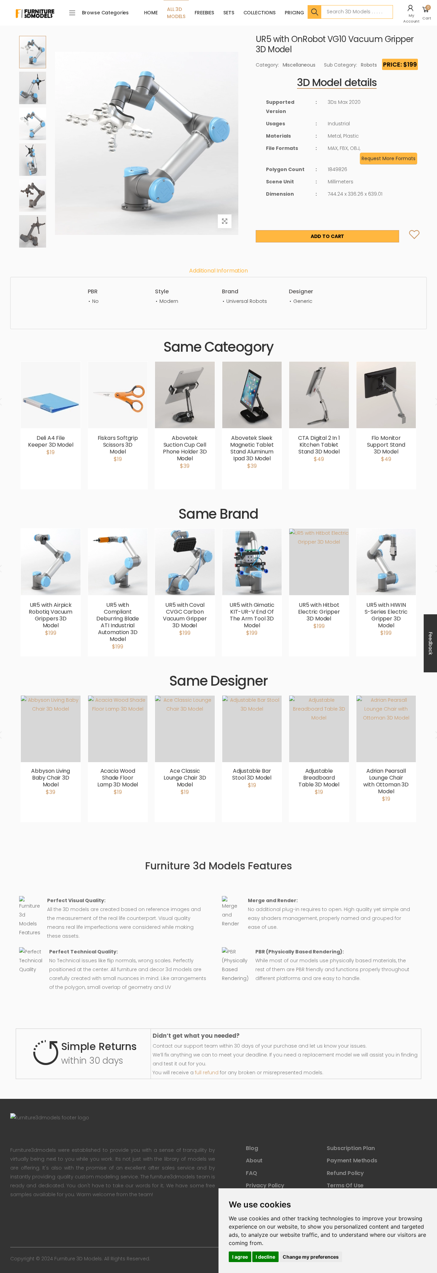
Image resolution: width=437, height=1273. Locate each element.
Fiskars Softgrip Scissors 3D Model (118, 445)
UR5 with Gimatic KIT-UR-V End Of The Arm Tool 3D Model (251, 615)
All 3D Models (176, 13)
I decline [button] (265, 1257)
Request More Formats (388, 158)
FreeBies (204, 12)
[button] (412, 13)
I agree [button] (240, 1257)
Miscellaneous (299, 64)
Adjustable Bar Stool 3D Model (251, 774)
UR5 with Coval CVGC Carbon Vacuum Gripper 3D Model (185, 615)
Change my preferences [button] (311, 1257)
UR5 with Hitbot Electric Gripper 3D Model (319, 611)
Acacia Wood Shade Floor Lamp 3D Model (117, 777)
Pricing (294, 12)
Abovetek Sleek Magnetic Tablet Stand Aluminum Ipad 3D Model (252, 448)
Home (151, 12)
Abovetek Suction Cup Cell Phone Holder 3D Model (185, 448)
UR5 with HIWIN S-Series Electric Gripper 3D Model (386, 615)
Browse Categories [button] (105, 12)
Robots (369, 64)
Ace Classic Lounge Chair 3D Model (185, 777)
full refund (206, 1072)
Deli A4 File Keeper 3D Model (50, 441)
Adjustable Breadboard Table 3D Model (318, 777)
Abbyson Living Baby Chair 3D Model (50, 777)
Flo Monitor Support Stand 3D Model (386, 445)
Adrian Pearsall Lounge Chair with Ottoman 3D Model (386, 781)
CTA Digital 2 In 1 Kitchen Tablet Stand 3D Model (319, 445)
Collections (259, 12)
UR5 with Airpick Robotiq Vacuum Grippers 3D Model (50, 615)
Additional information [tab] (218, 271)
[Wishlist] (408, 236)
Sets (228, 12)
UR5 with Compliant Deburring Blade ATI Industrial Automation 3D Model (117, 622)
